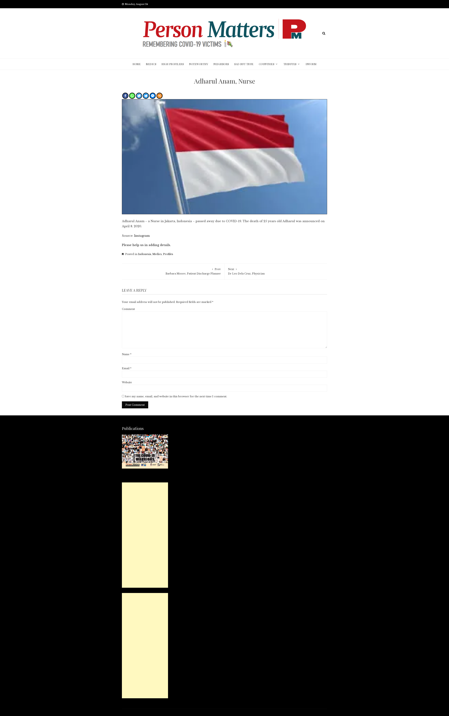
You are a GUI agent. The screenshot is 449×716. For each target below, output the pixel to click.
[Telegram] (146, 96)
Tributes (290, 64)
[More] (159, 96)
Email (126, 368)
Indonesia (144, 254)
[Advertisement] (145, 535)
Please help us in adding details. (146, 245)
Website (127, 382)
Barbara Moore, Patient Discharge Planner (193, 271)
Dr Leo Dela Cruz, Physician (246, 271)
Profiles (168, 254)
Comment (128, 309)
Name (126, 354)
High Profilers (173, 64)
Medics (151, 64)
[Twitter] (139, 96)
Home (137, 64)
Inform (311, 64)
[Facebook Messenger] (153, 96)
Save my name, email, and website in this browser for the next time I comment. (176, 396)
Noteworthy (198, 64)
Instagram (142, 235)
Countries (266, 64)
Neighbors (221, 64)
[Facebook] (125, 96)
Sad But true (244, 64)
